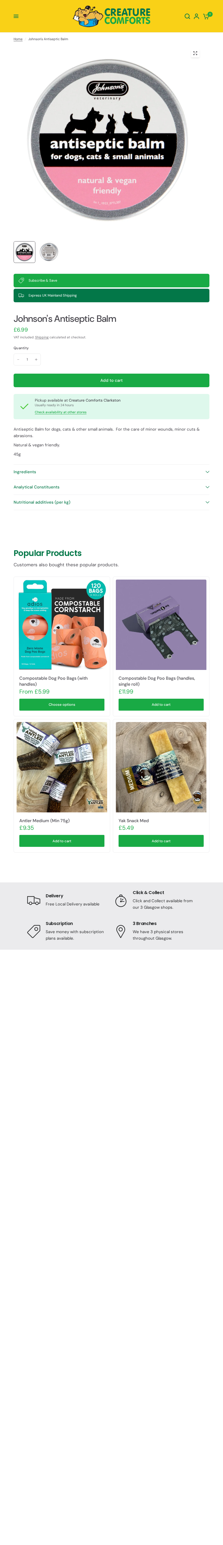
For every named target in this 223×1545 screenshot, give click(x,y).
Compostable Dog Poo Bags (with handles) (53, 681)
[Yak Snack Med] (161, 767)
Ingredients (25, 472)
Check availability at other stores (60, 412)
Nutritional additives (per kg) (42, 502)
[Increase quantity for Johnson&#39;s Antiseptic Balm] (36, 359)
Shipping (42, 337)
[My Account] (196, 16)
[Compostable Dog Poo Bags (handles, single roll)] (161, 625)
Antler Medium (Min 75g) (44, 821)
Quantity (21, 348)
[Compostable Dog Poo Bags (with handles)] (62, 625)
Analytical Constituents (37, 487)
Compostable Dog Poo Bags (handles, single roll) (157, 681)
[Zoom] (195, 53)
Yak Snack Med (134, 821)
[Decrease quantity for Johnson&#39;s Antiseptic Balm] (18, 359)
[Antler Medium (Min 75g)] (62, 767)
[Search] (187, 16)
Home (18, 39)
